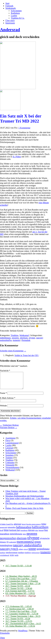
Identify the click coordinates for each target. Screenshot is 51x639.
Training (9, 457)
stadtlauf (2, 552)
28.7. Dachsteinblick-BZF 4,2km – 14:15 (23, 623)
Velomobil (9, 465)
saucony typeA (9, 548)
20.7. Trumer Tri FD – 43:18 (17, 586)
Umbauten (9, 462)
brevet (24, 524)
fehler (43, 524)
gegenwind (3, 527)
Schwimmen (16, 11)
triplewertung (35, 552)
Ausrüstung (10, 438)
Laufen (14, 15)
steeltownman (12, 552)
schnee (21, 549)
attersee (17, 524)
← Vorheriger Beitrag (9, 425)
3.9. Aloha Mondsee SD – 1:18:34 (20, 626)
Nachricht (5, 370)
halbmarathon (23, 526)
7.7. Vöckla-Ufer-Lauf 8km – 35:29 (20, 611)
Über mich (10, 20)
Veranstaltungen (12, 467)
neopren (15, 338)
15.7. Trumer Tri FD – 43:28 (17, 618)
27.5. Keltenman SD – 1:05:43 (18, 606)
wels (16, 555)
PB (8, 542)
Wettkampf (24, 335)
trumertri (16, 340)
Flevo (7, 440)
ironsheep (24, 530)
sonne (32, 548)
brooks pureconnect (33, 524)
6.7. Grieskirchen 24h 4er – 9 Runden (21, 581)
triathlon (27, 553)
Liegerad (9, 448)
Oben (2, 638)
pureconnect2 (25, 541)
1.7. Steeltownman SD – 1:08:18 (19, 609)
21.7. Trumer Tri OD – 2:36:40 (18, 588)
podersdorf (12, 542)
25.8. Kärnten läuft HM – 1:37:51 (19, 591)
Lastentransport (12, 443)
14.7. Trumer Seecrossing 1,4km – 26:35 (22, 616)
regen (37, 541)
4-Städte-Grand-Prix (6, 524)
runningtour (6, 545)
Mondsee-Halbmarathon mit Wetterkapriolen (24, 496)
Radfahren (15, 13)
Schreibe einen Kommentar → (13, 351)
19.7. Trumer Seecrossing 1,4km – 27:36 (22, 583)
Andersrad (10, 29)
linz (46, 530)
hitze (6, 530)
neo (24, 534)
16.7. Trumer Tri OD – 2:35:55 (18, 621)
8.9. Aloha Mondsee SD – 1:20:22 (20, 593)
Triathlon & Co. (17, 18)
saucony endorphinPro (27, 545)
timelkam (21, 553)
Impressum (10, 23)
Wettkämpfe (10, 8)
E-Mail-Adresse (7, 398)
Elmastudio (5, 633)
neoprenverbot (8, 537)
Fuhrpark (9, 6)
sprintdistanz (43, 548)
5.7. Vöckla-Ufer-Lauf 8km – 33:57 (20, 578)
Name (3, 393)
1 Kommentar (24, 128)
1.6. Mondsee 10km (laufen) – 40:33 (21, 576)
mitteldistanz (5, 338)
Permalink (26, 340)
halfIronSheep (40, 526)
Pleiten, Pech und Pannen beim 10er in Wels (24, 508)
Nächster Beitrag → (8, 427)
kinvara (31, 530)
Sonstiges (9, 455)
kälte (36, 530)
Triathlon (14, 335)
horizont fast (14, 530)
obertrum (24, 338)
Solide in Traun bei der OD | (27, 355)
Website (3, 405)
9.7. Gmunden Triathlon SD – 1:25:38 (21, 614)
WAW (12, 555)
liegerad (41, 530)
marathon (4, 533)
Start (7, 3)
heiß (1, 530)
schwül (26, 549)
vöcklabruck (4, 555)
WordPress (22, 630)
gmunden (12, 527)
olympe (32, 338)
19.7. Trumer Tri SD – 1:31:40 (18, 566)
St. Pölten (17, 156)
